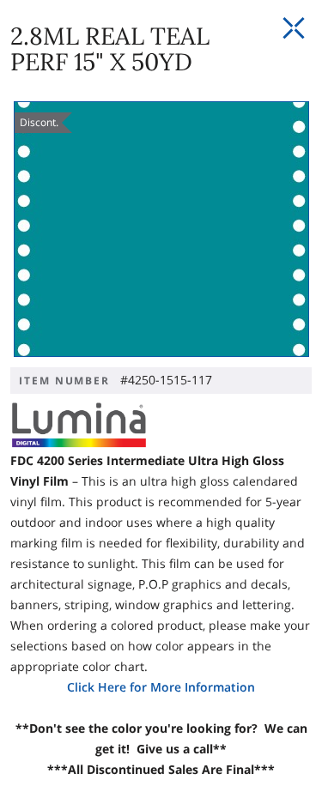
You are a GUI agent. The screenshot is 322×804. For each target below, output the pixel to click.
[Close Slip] (293, 28)
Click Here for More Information (161, 687)
